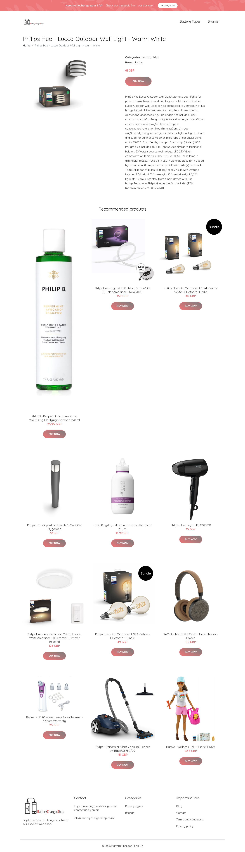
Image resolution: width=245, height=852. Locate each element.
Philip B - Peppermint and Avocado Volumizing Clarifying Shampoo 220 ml (54, 418)
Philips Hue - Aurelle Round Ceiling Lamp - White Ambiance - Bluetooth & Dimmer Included (54, 638)
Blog (179, 806)
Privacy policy (185, 826)
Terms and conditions (189, 819)
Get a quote (168, 5)
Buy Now (138, 81)
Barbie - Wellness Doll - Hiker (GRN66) (190, 747)
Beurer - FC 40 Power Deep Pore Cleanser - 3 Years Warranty (54, 719)
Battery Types (190, 21)
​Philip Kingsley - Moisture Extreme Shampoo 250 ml (122, 527)
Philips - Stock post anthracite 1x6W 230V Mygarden (54, 527)
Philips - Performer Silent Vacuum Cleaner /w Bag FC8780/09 (122, 748)
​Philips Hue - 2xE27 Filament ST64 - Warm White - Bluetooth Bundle (191, 290)
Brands (213, 21)
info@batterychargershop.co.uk (94, 818)
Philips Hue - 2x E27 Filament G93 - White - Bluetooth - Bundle (122, 636)
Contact (181, 813)
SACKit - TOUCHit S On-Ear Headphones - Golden (190, 636)
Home (26, 45)
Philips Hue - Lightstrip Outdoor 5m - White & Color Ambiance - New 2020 (122, 290)
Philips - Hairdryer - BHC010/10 (191, 525)
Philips (155, 57)
